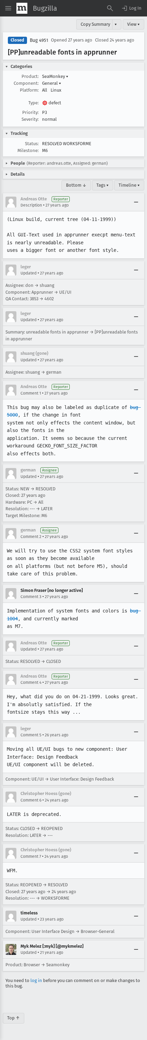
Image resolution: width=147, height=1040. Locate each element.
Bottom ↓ (76, 185)
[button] (131, 8)
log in (36, 980)
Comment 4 (31, 682)
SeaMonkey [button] (55, 76)
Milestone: (28, 150)
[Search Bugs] (110, 8)
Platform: (29, 90)
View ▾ (133, 24)
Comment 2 (31, 536)
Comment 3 (31, 596)
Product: (30, 76)
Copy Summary (95, 24)
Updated (29, 273)
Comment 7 (31, 856)
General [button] (51, 83)
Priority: (30, 112)
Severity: (30, 119)
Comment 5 (31, 735)
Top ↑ (13, 1017)
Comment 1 (31, 393)
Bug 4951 (39, 40)
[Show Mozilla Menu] (21, 8)
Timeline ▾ (129, 185)
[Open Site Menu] (8, 8)
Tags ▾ (102, 185)
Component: (26, 83)
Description (31, 205)
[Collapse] (136, 202)
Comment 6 (31, 800)
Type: (33, 102)
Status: (32, 143)
